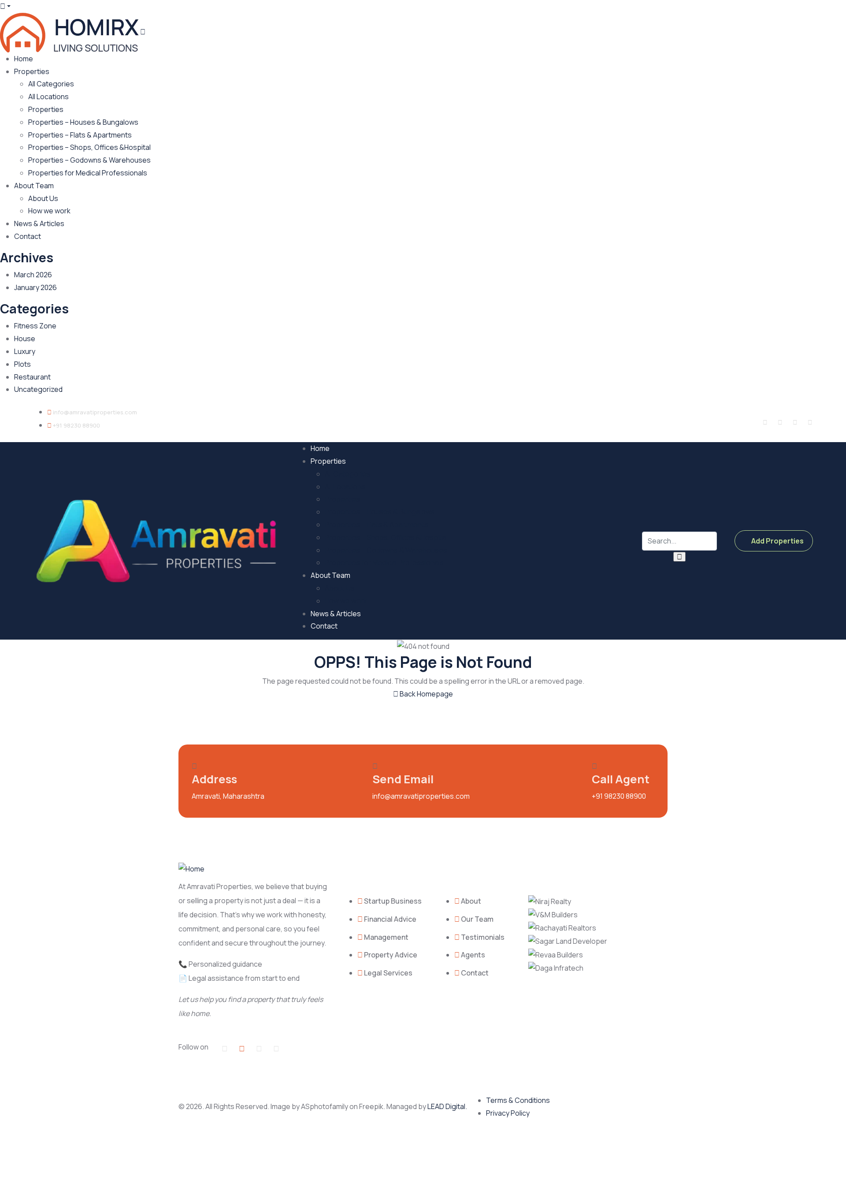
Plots (22, 364)
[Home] (158, 540)
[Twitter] (780, 422)
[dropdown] (5, 6)
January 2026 (35, 287)
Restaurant (32, 377)
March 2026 (33, 274)
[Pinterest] (810, 422)
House (24, 338)
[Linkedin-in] (259, 1048)
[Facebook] (765, 422)
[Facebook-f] (224, 1048)
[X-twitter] (241, 1048)
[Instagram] (795, 422)
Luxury (24, 351)
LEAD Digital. (448, 1106)
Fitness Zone (35, 326)
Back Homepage (425, 694)
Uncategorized (38, 389)
